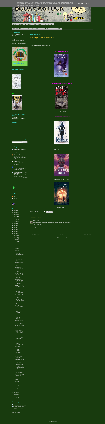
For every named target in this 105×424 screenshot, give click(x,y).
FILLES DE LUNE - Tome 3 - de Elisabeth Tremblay (19, 312)
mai (16, 381)
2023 (15, 216)
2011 (15, 394)
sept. (16, 246)
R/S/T (53, 28)
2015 (15, 233)
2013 (15, 237)
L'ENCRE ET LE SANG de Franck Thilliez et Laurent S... (19, 301)
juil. (16, 250)
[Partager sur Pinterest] (52, 212)
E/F (28, 28)
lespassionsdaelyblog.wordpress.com (20, 173)
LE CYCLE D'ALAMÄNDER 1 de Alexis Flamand (19, 348)
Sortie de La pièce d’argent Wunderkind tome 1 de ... (19, 254)
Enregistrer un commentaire (38, 227)
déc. (16, 239)
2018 (15, 227)
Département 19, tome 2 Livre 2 (61, 179)
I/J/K (37, 28)
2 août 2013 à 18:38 (37, 224)
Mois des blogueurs (38, 24)
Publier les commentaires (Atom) (64, 237)
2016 (15, 231)
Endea (34, 220)
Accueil (14, 24)
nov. (16, 241)
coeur (35, 214)
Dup (15, 196)
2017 (15, 229)
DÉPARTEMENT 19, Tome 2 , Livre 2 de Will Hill (19, 287)
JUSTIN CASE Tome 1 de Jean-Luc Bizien (19, 307)
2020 (15, 223)
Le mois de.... (28, 24)
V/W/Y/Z (58, 28)
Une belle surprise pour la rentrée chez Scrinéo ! (19, 322)
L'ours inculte (17, 154)
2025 (15, 212)
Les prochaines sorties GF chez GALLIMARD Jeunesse (19, 281)
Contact (21, 24)
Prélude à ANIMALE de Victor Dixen (19, 371)
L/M (41, 28)
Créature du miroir (61, 207)
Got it (87, 3)
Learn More (80, 3)
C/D (24, 28)
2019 (15, 225)
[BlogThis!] (48, 212)
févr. (16, 388)
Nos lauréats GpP (48, 24)
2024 (15, 214)
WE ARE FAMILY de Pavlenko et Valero (19, 296)
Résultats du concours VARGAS (18, 317)
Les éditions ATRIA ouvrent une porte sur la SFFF (19, 327)
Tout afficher (25, 177)
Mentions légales (16, 412)
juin (16, 379)
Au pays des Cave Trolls (20, 149)
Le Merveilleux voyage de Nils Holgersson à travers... (19, 269)
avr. (16, 383)
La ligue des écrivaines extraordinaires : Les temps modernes (20, 157)
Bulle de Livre (17, 167)
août (16, 248)
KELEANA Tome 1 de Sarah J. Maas (19, 353)
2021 (15, 221)
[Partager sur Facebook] (51, 212)
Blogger (55, 421)
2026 (15, 210)
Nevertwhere (17, 161)
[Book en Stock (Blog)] (13, 189)
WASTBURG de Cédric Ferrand (19, 363)
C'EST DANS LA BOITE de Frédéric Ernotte (19, 291)
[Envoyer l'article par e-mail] (44, 211)
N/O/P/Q (47, 28)
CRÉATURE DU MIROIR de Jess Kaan (19, 264)
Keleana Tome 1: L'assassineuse (61, 149)
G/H (32, 28)
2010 (15, 397)
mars (16, 386)
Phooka (15, 198)
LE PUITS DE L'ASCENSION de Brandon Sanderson (19, 338)
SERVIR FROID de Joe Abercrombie (19, 360)
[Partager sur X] (49, 212)
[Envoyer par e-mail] (47, 212)
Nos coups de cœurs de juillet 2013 (19, 259)
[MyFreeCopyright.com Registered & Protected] (20, 408)
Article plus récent (35, 234)
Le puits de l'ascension (61, 79)
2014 (15, 235)
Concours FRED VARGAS (19, 356)
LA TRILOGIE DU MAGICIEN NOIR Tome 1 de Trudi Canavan (19, 275)
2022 (15, 219)
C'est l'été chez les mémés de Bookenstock (19, 376)
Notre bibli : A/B (17, 28)
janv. (16, 390)
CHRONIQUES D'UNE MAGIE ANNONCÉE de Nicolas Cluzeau (19, 332)
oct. (16, 244)
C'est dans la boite (61, 111)
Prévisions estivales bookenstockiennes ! (19, 367)
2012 (15, 392)
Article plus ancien (87, 234)
